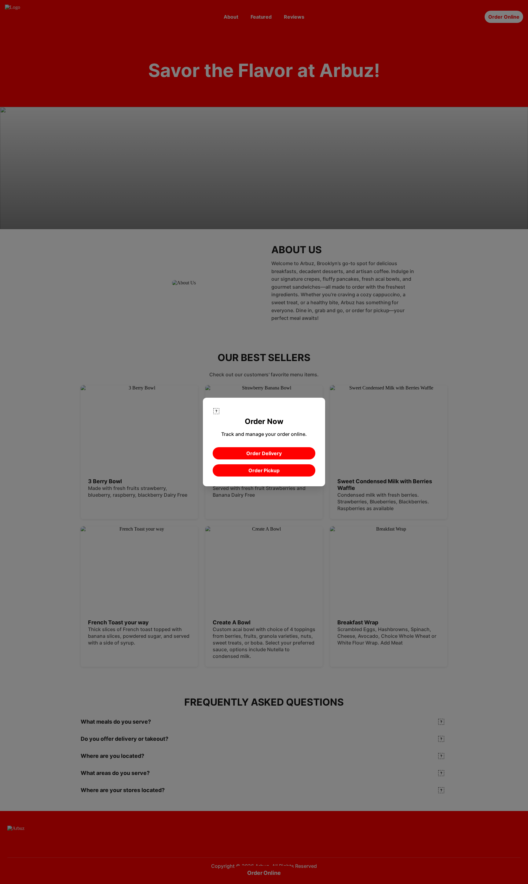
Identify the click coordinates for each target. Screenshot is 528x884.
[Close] (216, 411)
